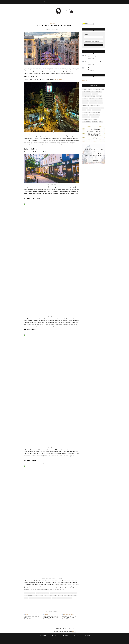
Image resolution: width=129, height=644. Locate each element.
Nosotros (60, 1)
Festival (93, 96)
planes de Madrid (97, 110)
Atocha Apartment (66, 463)
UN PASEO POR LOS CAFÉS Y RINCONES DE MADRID (69, 617)
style (90, 119)
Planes (89, 110)
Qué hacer (51, 1)
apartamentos (28, 593)
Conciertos (98, 91)
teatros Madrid (86, 121)
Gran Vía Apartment (58, 79)
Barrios (32, 1)
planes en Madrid (87, 112)
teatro (95, 119)
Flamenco (85, 98)
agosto (90, 89)
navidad (91, 107)
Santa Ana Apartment (66, 201)
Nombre (86, 34)
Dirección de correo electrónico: (91, 39)
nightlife (70, 595)
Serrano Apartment (61, 332)
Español (86, 23)
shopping (85, 119)
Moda (65, 595)
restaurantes (86, 117)
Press (67, 1)
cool (56, 593)
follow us (74, 631)
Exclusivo (66, 593)
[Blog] (93, 134)
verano (100, 121)
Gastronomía (41, 1)
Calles (51, 593)
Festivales (99, 96)
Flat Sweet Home (29, 595)
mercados (93, 105)
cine (93, 91)
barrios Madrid (45, 593)
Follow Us (84, 80)
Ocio (75, 595)
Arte (34, 593)
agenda (84, 89)
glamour (41, 595)
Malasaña (60, 595)
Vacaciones (94, 121)
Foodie (35, 595)
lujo (51, 595)
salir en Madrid (95, 117)
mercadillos (86, 105)
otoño (84, 110)
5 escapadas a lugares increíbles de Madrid (96, 62)
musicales (85, 107)
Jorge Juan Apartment (63, 151)
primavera (85, 114)
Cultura (60, 593)
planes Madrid (96, 112)
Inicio (26, 1)
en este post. (52, 195)
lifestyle (46, 595)
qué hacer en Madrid (94, 114)
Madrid (55, 595)
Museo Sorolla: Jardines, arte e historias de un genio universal (50, 617)
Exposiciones (73, 593)
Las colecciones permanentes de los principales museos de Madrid (96, 68)
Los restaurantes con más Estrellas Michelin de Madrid (95, 56)
